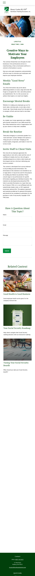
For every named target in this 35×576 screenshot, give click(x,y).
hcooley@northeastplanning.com (17, 567)
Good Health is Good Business (16, 294)
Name (4, 215)
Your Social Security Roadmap (16, 328)
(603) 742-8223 (19, 559)
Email (4, 225)
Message (5, 235)
